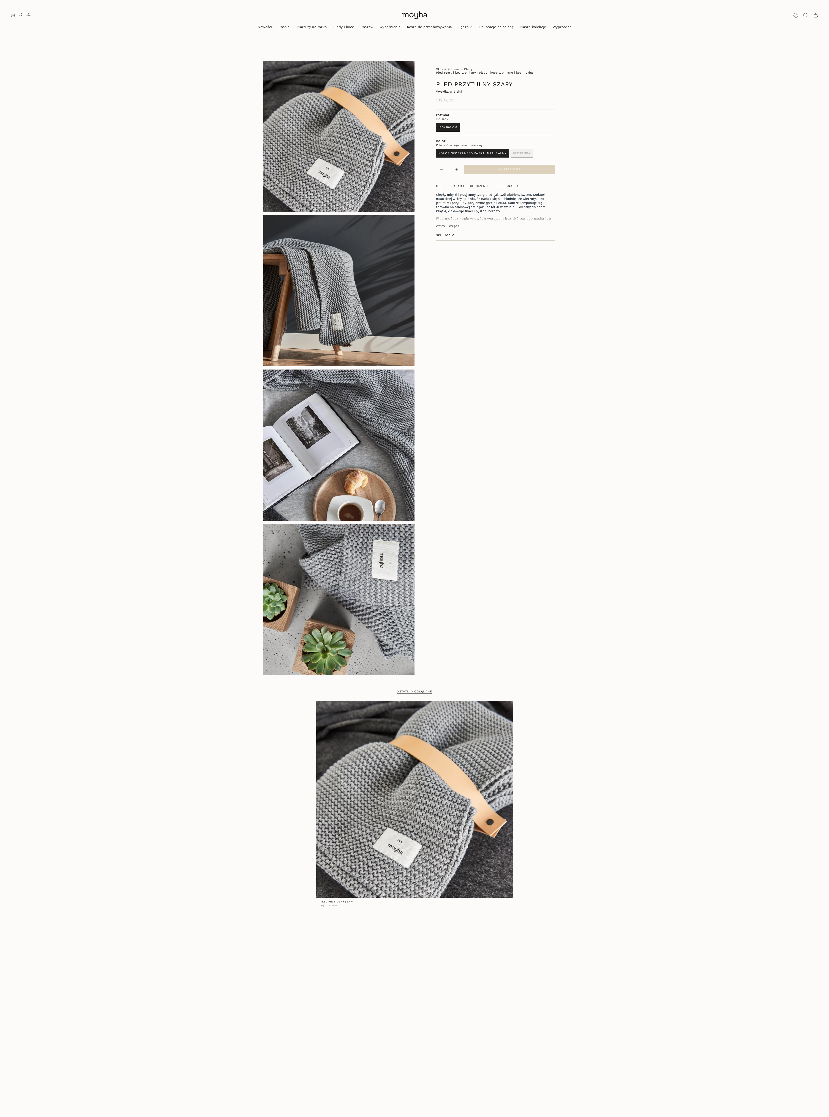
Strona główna (447, 69)
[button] (284, 27)
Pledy (468, 69)
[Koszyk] (816, 15)
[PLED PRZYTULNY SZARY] (414, 799)
